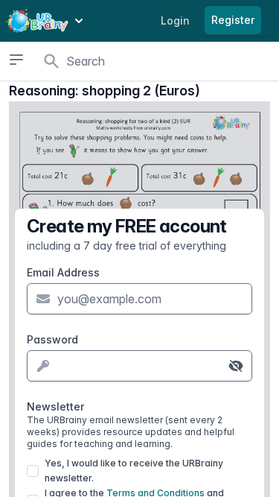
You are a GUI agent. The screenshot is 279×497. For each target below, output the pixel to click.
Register (232, 19)
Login (175, 20)
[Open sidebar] (16, 59)
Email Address (63, 272)
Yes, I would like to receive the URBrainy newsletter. (134, 471)
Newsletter (130, 424)
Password (52, 339)
